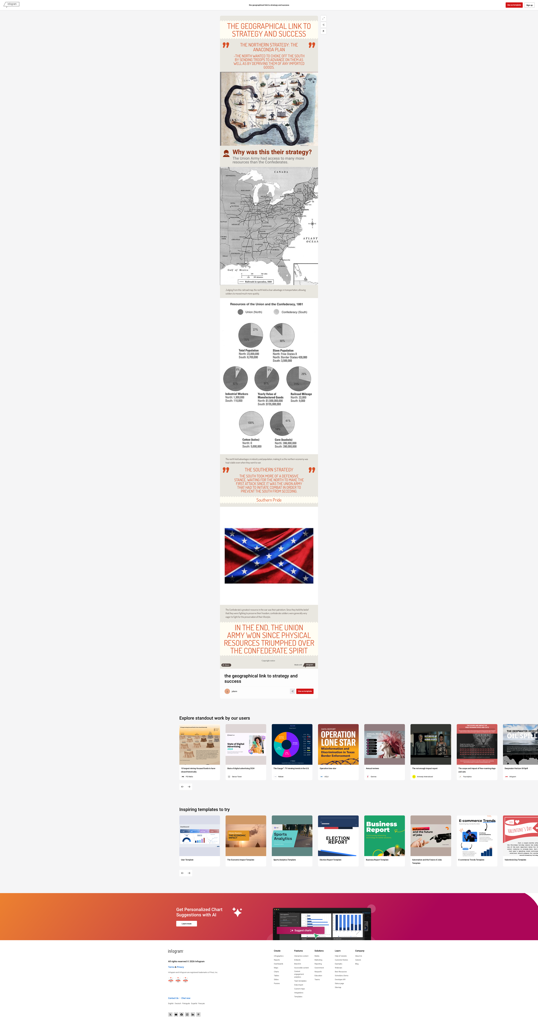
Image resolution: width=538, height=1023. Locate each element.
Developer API (340, 979)
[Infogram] (11, 5)
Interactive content (301, 956)
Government (319, 968)
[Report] (323, 31)
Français (201, 1003)
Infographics (278, 956)
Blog (357, 964)
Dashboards (278, 964)
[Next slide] (189, 786)
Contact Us (173, 998)
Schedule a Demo (341, 976)
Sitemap (338, 987)
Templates (298, 997)
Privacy (180, 967)
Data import (298, 985)
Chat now (185, 998)
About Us (358, 956)
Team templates (300, 981)
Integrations (298, 993)
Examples (338, 964)
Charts (276, 972)
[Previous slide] (182, 786)
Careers (358, 960)
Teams (317, 979)
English (171, 1003)
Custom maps (299, 989)
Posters (277, 983)
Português (186, 1003)
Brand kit (297, 964)
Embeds (297, 960)
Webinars (338, 968)
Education (318, 976)
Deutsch (178, 1003)
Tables (276, 976)
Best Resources (341, 972)
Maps (276, 968)
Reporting (318, 964)
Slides (276, 979)
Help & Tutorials (341, 956)
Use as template (514, 5)
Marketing (318, 960)
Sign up (529, 5)
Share (227, 665)
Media (317, 956)
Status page (339, 983)
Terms (171, 967)
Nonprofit (318, 972)
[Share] (323, 24)
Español (194, 1003)
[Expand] (323, 18)
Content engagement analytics (299, 974)
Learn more (187, 924)
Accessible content (301, 968)
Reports (277, 960)
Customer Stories (341, 960)
